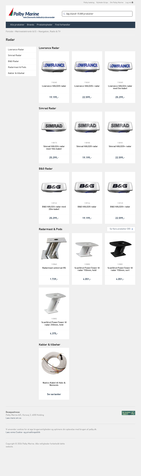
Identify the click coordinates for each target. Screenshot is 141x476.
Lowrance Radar (16, 50)
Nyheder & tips (102, 2)
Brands (30, 25)
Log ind (128, 2)
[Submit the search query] (64, 13)
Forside (9, 32)
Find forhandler (62, 25)
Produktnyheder (44, 25)
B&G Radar (13, 61)
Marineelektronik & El (25, 32)
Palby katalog (89, 2)
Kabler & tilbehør (16, 73)
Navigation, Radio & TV (49, 32)
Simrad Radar (14, 55)
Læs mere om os (13, 418)
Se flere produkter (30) (120, 229)
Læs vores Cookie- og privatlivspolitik (23, 432)
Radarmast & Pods (17, 67)
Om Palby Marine (116, 2)
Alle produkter (17, 25)
